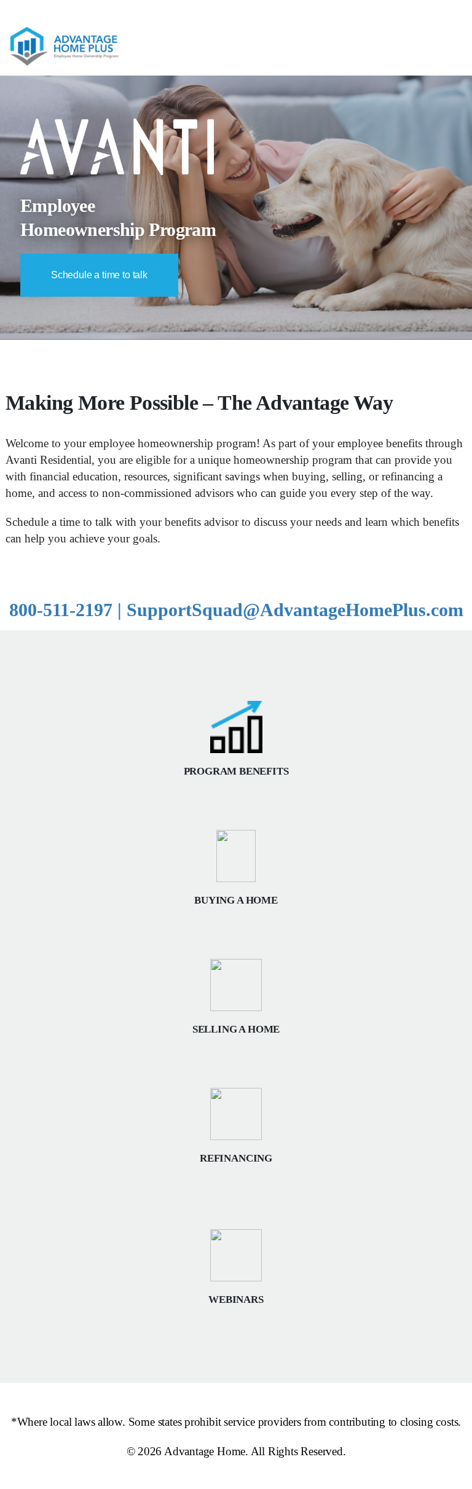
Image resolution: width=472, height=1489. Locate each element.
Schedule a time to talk (99, 275)
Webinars (235, 1299)
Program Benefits (236, 771)
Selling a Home (236, 1029)
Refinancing (236, 1158)
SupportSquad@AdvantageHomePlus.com (295, 610)
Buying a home (236, 900)
